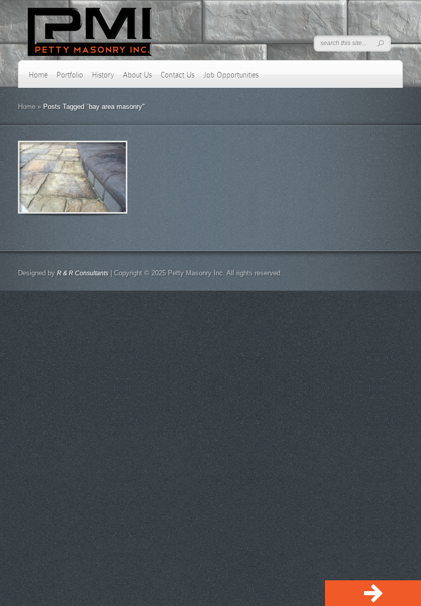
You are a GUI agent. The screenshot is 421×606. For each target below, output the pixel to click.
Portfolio (69, 75)
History (103, 75)
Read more (99, 177)
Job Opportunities (231, 75)
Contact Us (178, 75)
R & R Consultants (82, 273)
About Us (137, 75)
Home (38, 75)
